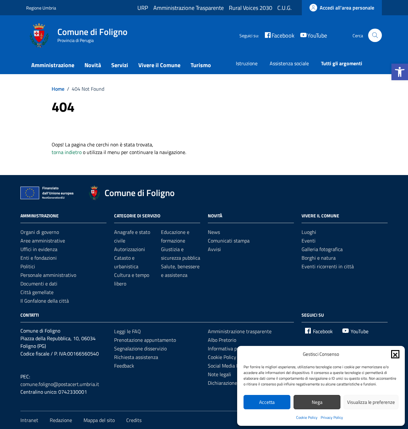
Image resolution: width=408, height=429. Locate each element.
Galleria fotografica (322, 249)
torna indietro (67, 152)
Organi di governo (39, 232)
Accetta (267, 402)
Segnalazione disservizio (140, 348)
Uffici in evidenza (38, 249)
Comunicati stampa (229, 240)
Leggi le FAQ (127, 331)
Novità (92, 65)
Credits (134, 420)
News (214, 232)
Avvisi (214, 249)
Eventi (309, 240)
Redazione (61, 420)
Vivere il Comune (159, 65)
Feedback (124, 365)
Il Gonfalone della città (44, 301)
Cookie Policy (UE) (227, 357)
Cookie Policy (306, 417)
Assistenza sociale (289, 63)
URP (142, 8)
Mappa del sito (99, 420)
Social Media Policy (228, 365)
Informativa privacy (229, 348)
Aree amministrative (42, 240)
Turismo (201, 65)
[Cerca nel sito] (375, 35)
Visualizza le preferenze (371, 402)
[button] (399, 72)
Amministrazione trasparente (240, 331)
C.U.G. (284, 8)
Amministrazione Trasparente (188, 8)
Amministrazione (52, 65)
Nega (317, 402)
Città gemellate (37, 292)
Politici (27, 266)
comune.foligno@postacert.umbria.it (59, 384)
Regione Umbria (41, 7)
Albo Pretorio (222, 340)
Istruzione (247, 63)
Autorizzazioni (129, 249)
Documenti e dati (38, 283)
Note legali (219, 374)
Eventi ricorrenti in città (328, 266)
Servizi (119, 65)
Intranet (29, 420)
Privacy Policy (332, 417)
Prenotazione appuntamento (145, 340)
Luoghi (309, 232)
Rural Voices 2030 (250, 8)
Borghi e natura (319, 258)
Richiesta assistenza (136, 357)
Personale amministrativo (48, 275)
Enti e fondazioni (38, 258)
